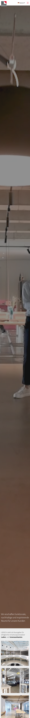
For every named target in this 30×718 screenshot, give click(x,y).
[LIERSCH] (4, 4)
